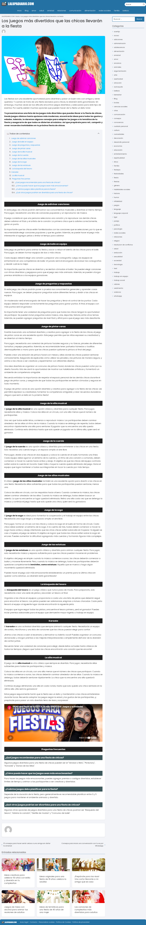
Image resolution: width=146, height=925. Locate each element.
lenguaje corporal (121, 213)
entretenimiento (120, 154)
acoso (116, 35)
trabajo (117, 272)
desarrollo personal (121, 142)
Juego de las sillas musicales (24, 158)
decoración (118, 138)
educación (118, 150)
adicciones (118, 39)
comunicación (75, 10)
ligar (115, 217)
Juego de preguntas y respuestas (26, 145)
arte (115, 75)
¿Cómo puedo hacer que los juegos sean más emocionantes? (42, 185)
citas (116, 110)
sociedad (117, 260)
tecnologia (118, 264)
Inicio (19, 10)
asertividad (118, 79)
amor (34, 10)
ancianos (117, 63)
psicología (118, 229)
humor (116, 197)
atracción (118, 83)
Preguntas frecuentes (21, 179)
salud (41, 10)
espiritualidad (119, 158)
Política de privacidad (80, 922)
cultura (116, 130)
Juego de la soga (19, 162)
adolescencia (119, 47)
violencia (117, 292)
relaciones (61, 10)
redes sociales (105, 10)
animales (117, 67)
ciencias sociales (120, 106)
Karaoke (15, 172)
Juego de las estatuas (21, 165)
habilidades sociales (122, 189)
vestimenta (118, 288)
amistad (50, 10)
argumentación (120, 71)
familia (116, 10)
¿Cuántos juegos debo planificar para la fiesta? (36, 189)
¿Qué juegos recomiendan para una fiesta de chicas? (37, 182)
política (117, 225)
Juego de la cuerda (20, 155)
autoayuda (118, 87)
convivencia (118, 122)
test (115, 268)
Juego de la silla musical (22, 152)
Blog (26, 10)
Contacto (33, 922)
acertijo (117, 31)
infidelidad (118, 201)
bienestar (118, 95)
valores (117, 284)
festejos (117, 170)
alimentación (90, 10)
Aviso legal (24, 922)
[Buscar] (144, 4)
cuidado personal (121, 126)
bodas (116, 102)
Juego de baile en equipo (22, 142)
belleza (126, 10)
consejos (117, 118)
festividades (119, 174)
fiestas (116, 181)
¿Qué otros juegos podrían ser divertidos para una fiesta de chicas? (44, 192)
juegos (116, 205)
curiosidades (119, 134)
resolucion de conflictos (123, 245)
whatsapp (118, 296)
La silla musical (18, 175)
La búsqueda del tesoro (22, 168)
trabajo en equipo (121, 276)
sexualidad (118, 256)
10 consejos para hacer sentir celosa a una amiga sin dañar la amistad (26, 844)
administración (120, 43)
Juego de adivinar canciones (23, 138)
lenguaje (117, 209)
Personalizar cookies (47, 922)
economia (118, 146)
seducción (118, 252)
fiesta (116, 177)
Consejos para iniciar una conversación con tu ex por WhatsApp (82, 844)
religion (117, 241)
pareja (116, 221)
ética (116, 162)
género (117, 185)
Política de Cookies (63, 922)
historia (117, 193)
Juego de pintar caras (21, 148)
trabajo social (119, 280)
